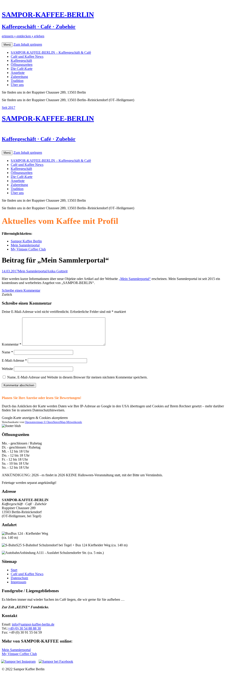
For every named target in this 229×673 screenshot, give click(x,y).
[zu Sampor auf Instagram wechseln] (18, 662)
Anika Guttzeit (57, 271)
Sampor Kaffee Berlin (26, 241)
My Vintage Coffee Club (28, 249)
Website (7, 369)
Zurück (7, 294)
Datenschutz (19, 578)
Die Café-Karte (21, 69)
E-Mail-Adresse (14, 360)
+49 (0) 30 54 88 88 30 (24, 628)
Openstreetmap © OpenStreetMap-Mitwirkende (53, 422)
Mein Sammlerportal (25, 245)
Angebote (18, 73)
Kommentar (11, 344)
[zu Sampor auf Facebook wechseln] (56, 661)
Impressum (18, 582)
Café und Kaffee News (27, 56)
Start (14, 570)
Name (7, 352)
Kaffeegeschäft (21, 60)
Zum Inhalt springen (27, 44)
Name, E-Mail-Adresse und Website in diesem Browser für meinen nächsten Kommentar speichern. (77, 377)
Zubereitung (19, 77)
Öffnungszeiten (21, 64)
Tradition (17, 81)
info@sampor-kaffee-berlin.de (33, 624)
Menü (7, 44)
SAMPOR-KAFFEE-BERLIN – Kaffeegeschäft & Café (51, 52)
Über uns (17, 85)
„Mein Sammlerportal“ (135, 279)
